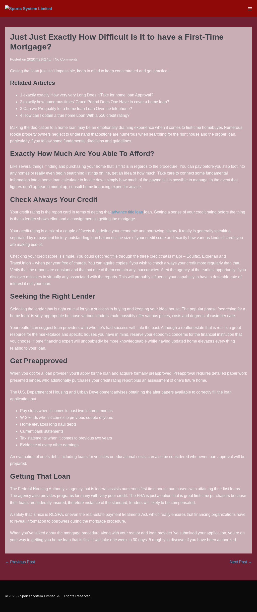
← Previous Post (20, 562)
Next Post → (241, 562)
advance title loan (127, 212)
